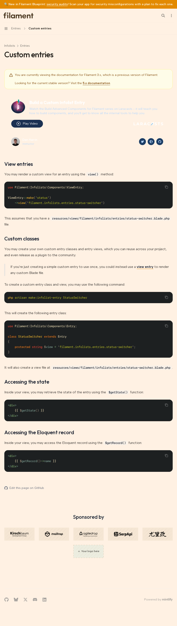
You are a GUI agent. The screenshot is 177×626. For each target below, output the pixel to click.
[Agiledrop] (88, 534)
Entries (25, 46)
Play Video (30, 123)
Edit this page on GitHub (26, 488)
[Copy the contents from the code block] (166, 187)
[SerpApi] (123, 534)
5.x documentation (96, 83)
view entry (145, 267)
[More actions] (171, 16)
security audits (57, 4)
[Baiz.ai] (157, 534)
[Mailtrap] (54, 534)
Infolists (9, 46)
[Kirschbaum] (19, 534)
